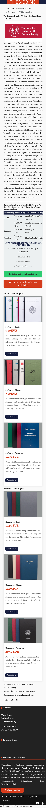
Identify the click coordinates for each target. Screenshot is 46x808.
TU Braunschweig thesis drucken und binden (23, 284)
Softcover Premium (14, 453)
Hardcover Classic (13, 585)
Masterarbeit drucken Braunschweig (19, 691)
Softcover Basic (12, 326)
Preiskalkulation (12, 790)
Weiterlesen (11, 353)
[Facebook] (12, 700)
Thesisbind (23, 2)
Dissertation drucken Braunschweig (19, 694)
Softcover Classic (13, 390)
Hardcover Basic (12, 521)
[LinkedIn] (16, 700)
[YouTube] (37, 803)
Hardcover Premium (15, 648)
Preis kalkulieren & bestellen (23, 273)
